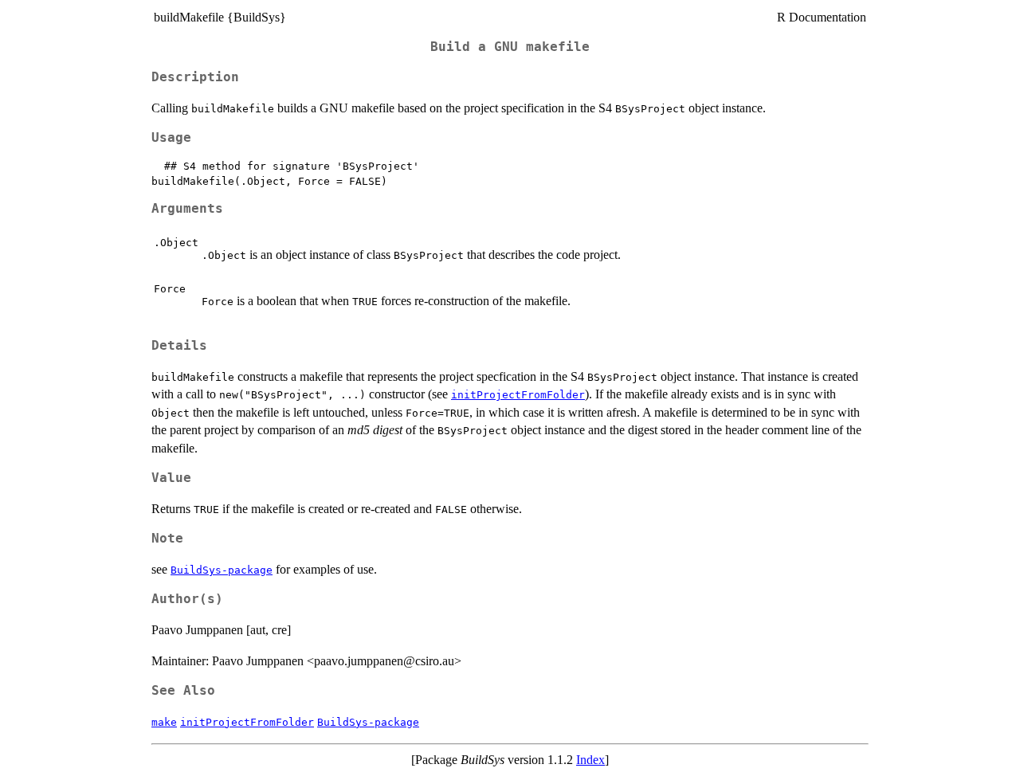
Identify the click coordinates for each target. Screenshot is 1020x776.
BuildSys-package (222, 570)
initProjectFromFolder (518, 395)
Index (590, 759)
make (164, 722)
